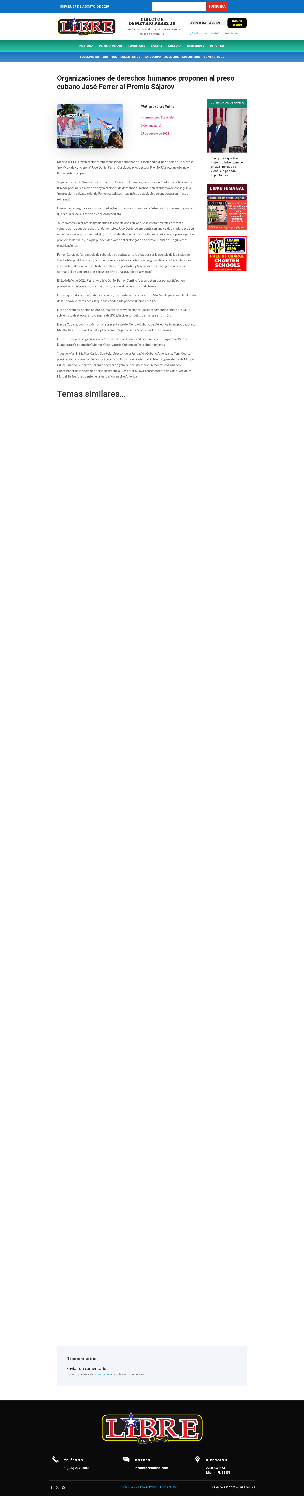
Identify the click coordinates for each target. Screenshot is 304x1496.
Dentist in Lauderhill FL (91, 1478)
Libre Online (165, 106)
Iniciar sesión (237, 23)
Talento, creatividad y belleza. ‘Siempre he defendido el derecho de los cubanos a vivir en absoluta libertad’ (123, 738)
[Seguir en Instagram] (63, 1487)
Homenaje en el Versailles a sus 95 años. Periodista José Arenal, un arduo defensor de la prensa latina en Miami (125, 1307)
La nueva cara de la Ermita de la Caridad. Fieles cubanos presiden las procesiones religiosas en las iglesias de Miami (128, 1019)
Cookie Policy (148, 1487)
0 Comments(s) (151, 125)
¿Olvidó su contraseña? (205, 33)
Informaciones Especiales (158, 117)
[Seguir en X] (57, 1487)
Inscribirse (231, 33)
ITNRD (205, 1492)
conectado (102, 1374)
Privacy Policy (128, 1487)
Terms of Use (168, 1487)
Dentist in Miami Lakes (141, 1478)
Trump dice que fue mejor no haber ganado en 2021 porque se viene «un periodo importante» (227, 166)
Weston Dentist (116, 1478)
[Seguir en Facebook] (51, 1487)
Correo (143, 1460)
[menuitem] (86, 45)
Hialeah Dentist (67, 1478)
